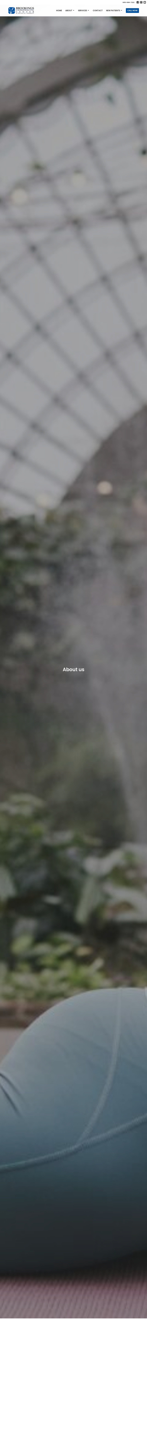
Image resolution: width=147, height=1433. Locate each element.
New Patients (113, 10)
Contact (98, 10)
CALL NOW (132, 10)
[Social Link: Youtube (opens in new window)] (145, 2)
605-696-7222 (128, 2)
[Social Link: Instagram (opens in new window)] (141, 2)
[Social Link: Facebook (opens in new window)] (138, 2)
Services (82, 10)
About (68, 10)
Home (59, 10)
